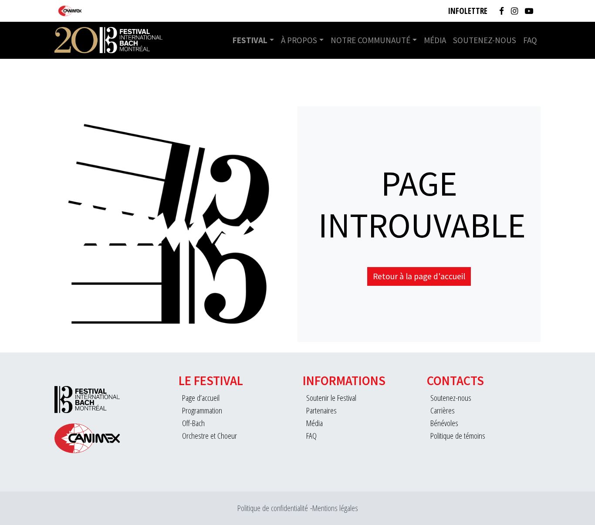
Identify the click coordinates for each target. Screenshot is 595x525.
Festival (250, 40)
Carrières (442, 410)
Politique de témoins (457, 435)
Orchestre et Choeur (209, 435)
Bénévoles (444, 423)
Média (435, 40)
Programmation (202, 410)
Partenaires (321, 410)
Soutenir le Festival (331, 397)
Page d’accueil (201, 397)
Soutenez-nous (484, 40)
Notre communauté (370, 40)
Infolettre (467, 11)
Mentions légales (335, 508)
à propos (299, 40)
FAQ (530, 40)
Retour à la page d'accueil (419, 276)
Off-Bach (193, 423)
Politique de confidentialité (272, 508)
